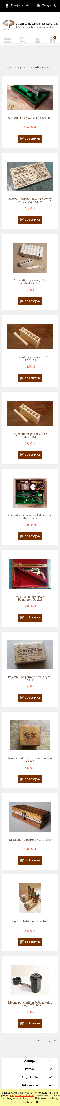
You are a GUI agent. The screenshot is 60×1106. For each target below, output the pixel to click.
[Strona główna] (30, 23)
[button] (7, 40)
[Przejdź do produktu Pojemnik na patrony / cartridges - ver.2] (30, 654)
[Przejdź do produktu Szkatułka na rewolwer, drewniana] (30, 97)
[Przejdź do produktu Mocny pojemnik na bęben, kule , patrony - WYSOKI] (30, 980)
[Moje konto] (37, 40)
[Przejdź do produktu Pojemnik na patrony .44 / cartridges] (30, 413)
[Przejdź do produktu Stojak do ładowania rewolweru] (30, 898)
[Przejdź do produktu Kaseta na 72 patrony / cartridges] (30, 817)
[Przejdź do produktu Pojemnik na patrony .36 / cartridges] (30, 336)
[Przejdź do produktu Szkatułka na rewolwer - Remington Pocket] (30, 574)
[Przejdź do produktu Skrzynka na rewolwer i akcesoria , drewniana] (30, 493)
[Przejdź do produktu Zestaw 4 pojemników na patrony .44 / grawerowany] (30, 176)
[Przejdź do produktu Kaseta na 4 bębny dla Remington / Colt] (30, 735)
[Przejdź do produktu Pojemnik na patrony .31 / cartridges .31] (30, 258)
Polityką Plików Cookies (22, 1095)
